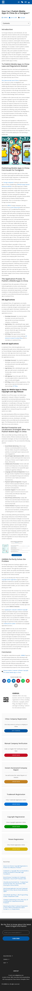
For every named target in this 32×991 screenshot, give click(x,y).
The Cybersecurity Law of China (10, 80)
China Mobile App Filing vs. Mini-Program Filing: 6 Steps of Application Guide (15, 895)
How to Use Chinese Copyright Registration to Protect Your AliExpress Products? (15, 866)
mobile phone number (10, 623)
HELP (4, 963)
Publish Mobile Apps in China (13, 672)
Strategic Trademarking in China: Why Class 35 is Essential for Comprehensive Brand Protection (15, 901)
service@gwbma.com (17, 975)
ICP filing (15, 386)
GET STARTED (16, 730)
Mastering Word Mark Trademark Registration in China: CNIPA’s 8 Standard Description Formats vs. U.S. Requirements (15, 907)
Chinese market (7, 670)
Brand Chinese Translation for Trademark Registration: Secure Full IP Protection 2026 (14, 877)
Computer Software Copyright (20, 670)
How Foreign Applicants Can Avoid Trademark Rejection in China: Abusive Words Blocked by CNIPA (15, 890)
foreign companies (8, 182)
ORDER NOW (16, 755)
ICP (4, 672)
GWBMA (23, 655)
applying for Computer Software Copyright (16, 609)
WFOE (9, 205)
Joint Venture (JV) (15, 207)
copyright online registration (9, 579)
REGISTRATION (7, 956)
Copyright (22, 17)
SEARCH (5, 959)
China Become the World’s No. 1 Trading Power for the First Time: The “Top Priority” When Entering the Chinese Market (15, 883)
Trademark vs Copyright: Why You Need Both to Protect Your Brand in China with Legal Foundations (16, 872)
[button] (28, 2)
